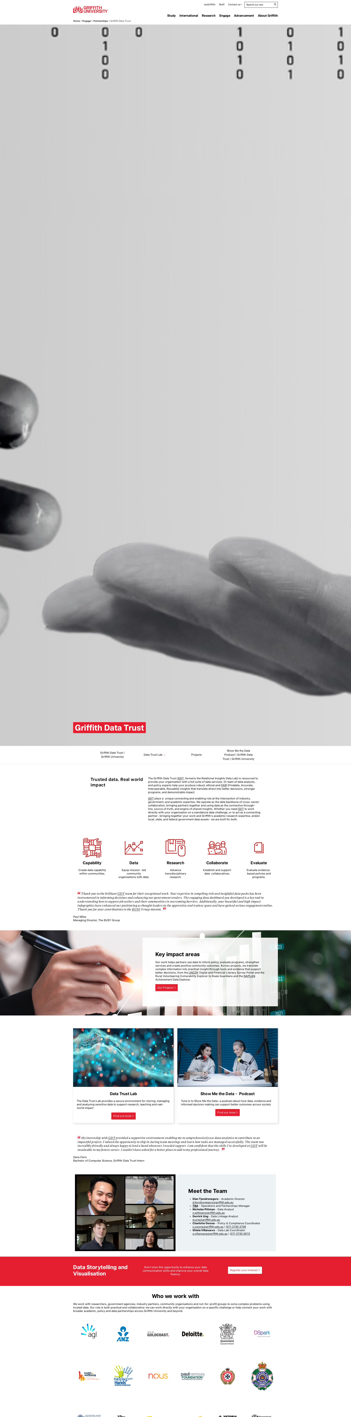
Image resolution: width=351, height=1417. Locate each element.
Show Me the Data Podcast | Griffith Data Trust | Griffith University (238, 755)
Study (171, 15)
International (189, 15)
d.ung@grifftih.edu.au (206, 1219)
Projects (196, 754)
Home (76, 21)
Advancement (244, 15)
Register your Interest (244, 1270)
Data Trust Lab (153, 754)
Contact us (234, 4)
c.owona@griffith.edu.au (208, 1226)
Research (208, 15)
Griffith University (90, 9)
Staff (221, 4)
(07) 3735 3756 (236, 1226)
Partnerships (100, 21)
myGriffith (209, 4)
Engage (224, 15)
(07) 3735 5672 (240, 1233)
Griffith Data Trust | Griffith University (112, 755)
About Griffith (268, 15)
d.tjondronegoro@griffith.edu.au (213, 1202)
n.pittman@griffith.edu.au (209, 1212)
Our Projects (165, 987)
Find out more (122, 1116)
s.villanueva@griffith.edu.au (210, 1233)
